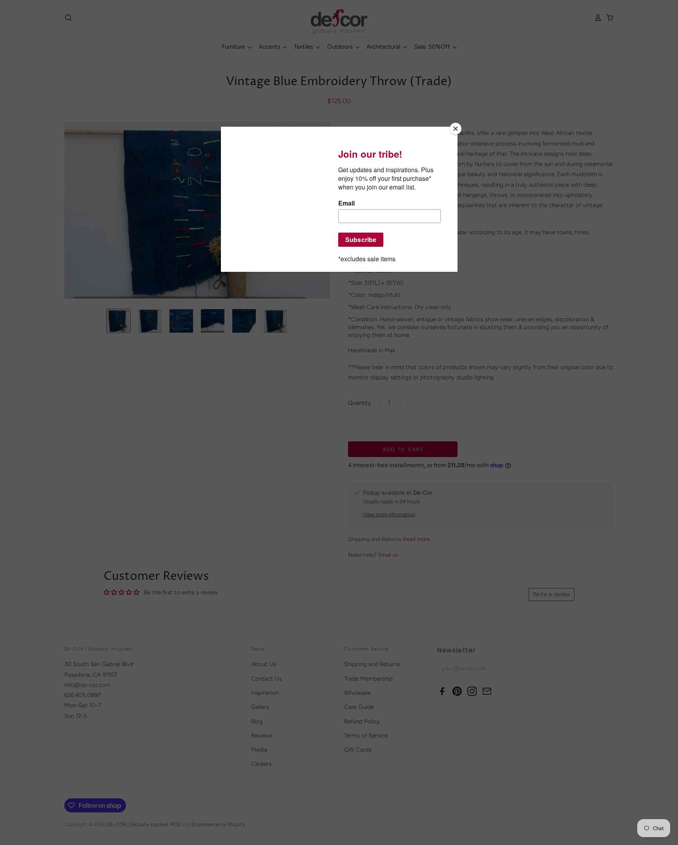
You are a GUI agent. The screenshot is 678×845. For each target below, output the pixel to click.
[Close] (455, 129)
